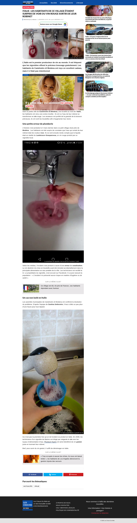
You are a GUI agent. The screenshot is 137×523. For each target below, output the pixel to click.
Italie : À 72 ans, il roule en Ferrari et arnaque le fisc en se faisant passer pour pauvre (97, 38)
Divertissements (66, 3)
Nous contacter (62, 505)
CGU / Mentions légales (65, 508)
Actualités (44, 3)
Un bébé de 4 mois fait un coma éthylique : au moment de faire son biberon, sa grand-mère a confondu (98, 19)
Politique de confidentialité (67, 510)
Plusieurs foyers (50, 442)
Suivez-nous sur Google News (51, 24)
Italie (37, 486)
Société (54, 3)
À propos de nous (63, 503)
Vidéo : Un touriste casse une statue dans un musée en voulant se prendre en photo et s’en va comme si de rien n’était (99, 57)
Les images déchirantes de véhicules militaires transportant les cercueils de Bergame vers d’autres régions (97, 76)
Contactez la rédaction (99, 513)
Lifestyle (79, 3)
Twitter (81, 261)
